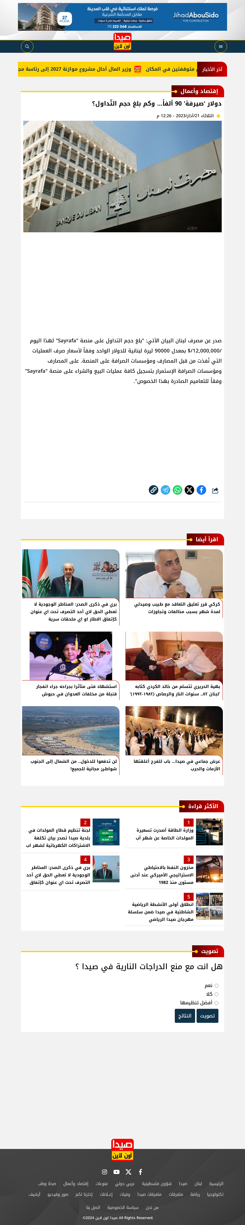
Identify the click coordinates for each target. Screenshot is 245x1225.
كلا (209, 994)
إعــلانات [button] (106, 1194)
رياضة (195, 1194)
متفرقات (176, 1194)
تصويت (207, 1015)
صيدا (183, 1184)
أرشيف (34, 1194)
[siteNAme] (122, 41)
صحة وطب (47, 1184)
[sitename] (122, 1150)
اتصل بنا (93, 1208)
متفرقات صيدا (149, 1194)
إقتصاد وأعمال (75, 1184)
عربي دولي (125, 1184)
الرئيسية (216, 1184)
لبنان (198, 1184)
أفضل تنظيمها (196, 1003)
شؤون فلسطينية (157, 1184)
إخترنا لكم (84, 1194)
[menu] (221, 46)
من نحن (152, 1208)
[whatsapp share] (177, 490)
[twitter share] (189, 490)
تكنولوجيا (215, 1194)
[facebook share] (201, 490)
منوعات (102, 1184)
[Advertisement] (122, 282)
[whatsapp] (153, 490)
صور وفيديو (58, 1194)
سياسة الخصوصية (123, 1208)
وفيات (125, 1194)
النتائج (185, 1015)
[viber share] (165, 490)
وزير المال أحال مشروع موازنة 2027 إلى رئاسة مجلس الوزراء (75, 69)
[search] (27, 46)
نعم (208, 985)
